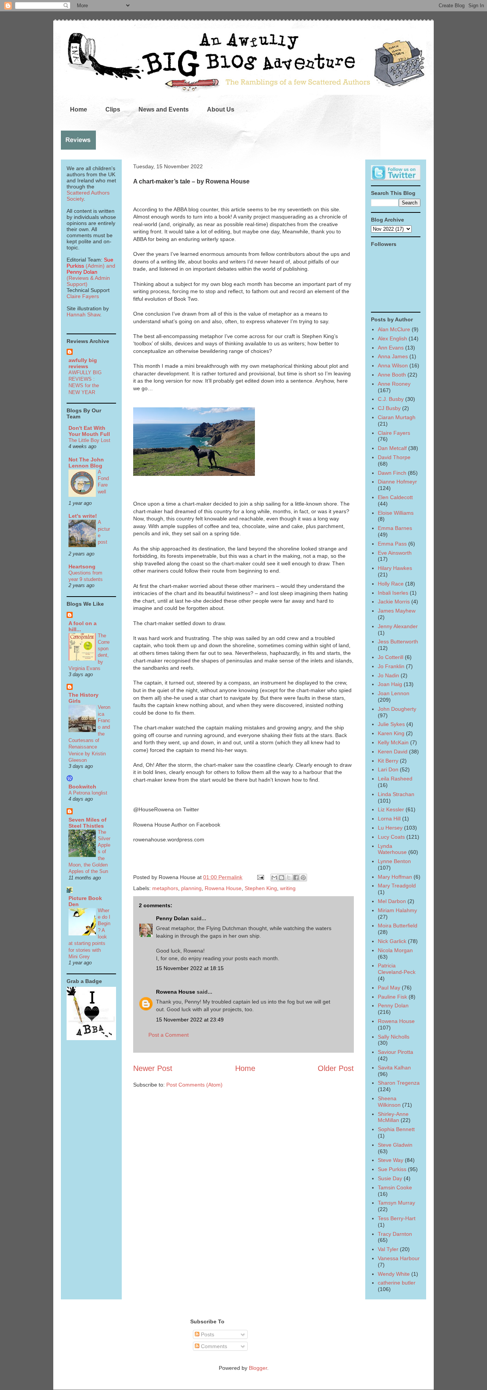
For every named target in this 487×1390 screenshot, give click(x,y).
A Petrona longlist (87, 793)
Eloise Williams (396, 513)
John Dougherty (397, 709)
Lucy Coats (391, 837)
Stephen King (261, 888)
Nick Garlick (392, 941)
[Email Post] (260, 877)
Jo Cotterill (390, 657)
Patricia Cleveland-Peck (396, 968)
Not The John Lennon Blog (86, 462)
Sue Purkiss (392, 1169)
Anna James (393, 356)
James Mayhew (396, 611)
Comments (213, 1346)
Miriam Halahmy (397, 910)
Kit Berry (388, 761)
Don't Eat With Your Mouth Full (89, 431)
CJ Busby (389, 408)
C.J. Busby (391, 399)
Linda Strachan (396, 794)
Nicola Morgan (395, 950)
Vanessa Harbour (399, 1258)
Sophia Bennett (396, 1129)
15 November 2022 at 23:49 (190, 1020)
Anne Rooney (394, 384)
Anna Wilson (393, 365)
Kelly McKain (393, 742)
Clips (112, 109)
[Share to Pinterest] (303, 877)
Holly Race (391, 584)
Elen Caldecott (395, 497)
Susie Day (390, 1178)
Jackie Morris (394, 601)
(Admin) (90, 263)
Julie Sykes (391, 724)
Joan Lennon (393, 693)
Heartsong (81, 566)
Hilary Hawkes (395, 568)
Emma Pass (392, 544)
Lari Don (388, 769)
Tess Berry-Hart (396, 1218)
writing (288, 888)
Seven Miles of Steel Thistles (87, 823)
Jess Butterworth (398, 641)
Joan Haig (390, 684)
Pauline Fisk (392, 997)
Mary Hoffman (395, 877)
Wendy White (394, 1274)
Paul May (389, 988)
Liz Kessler (391, 809)
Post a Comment (168, 1035)
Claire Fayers (83, 296)
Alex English (392, 338)
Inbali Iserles (393, 593)
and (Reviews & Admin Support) (91, 275)
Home (78, 109)
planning (191, 888)
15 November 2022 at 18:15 (190, 968)
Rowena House (223, 888)
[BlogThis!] (281, 877)
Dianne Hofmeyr (397, 482)
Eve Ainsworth (395, 553)
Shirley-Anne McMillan (393, 1117)
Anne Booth (392, 375)
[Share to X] (289, 877)
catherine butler (396, 1283)
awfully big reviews (82, 363)
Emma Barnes (395, 528)
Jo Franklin (391, 666)
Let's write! (82, 516)
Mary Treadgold (397, 886)
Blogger (258, 1368)
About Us (220, 109)
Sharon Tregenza (399, 1083)
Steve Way (390, 1160)
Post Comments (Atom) (194, 1085)
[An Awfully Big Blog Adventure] (91, 1038)
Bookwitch (82, 787)
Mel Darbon (392, 901)
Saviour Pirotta (395, 1052)
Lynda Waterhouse (392, 849)
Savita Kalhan (394, 1067)
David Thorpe (394, 457)
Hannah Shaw (83, 314)
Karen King (391, 733)
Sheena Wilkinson (389, 1101)
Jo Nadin (388, 675)
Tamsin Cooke (395, 1187)
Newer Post (152, 1068)
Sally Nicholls (393, 1037)
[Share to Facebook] (296, 877)
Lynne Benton (394, 861)
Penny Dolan (172, 918)
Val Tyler (388, 1249)
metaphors (165, 888)
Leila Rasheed (395, 779)
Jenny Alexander (398, 626)
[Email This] (274, 877)
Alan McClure (394, 329)
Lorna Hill (389, 818)
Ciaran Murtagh (396, 417)
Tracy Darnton (395, 1234)
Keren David (392, 751)
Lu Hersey (390, 828)
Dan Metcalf (392, 448)
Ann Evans (391, 348)
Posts (206, 1334)
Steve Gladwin (395, 1145)
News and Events (163, 109)
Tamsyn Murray (396, 1203)
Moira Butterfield (397, 925)
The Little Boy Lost (89, 440)
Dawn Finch (392, 473)
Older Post (336, 1068)
